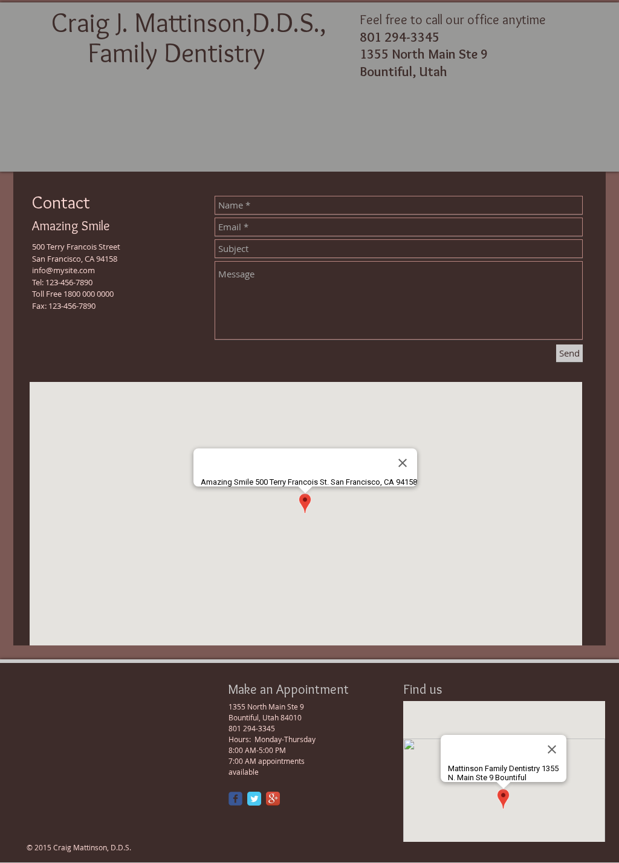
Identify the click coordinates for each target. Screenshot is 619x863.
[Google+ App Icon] (273, 799)
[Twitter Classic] (254, 799)
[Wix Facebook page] (235, 799)
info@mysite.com (63, 270)
